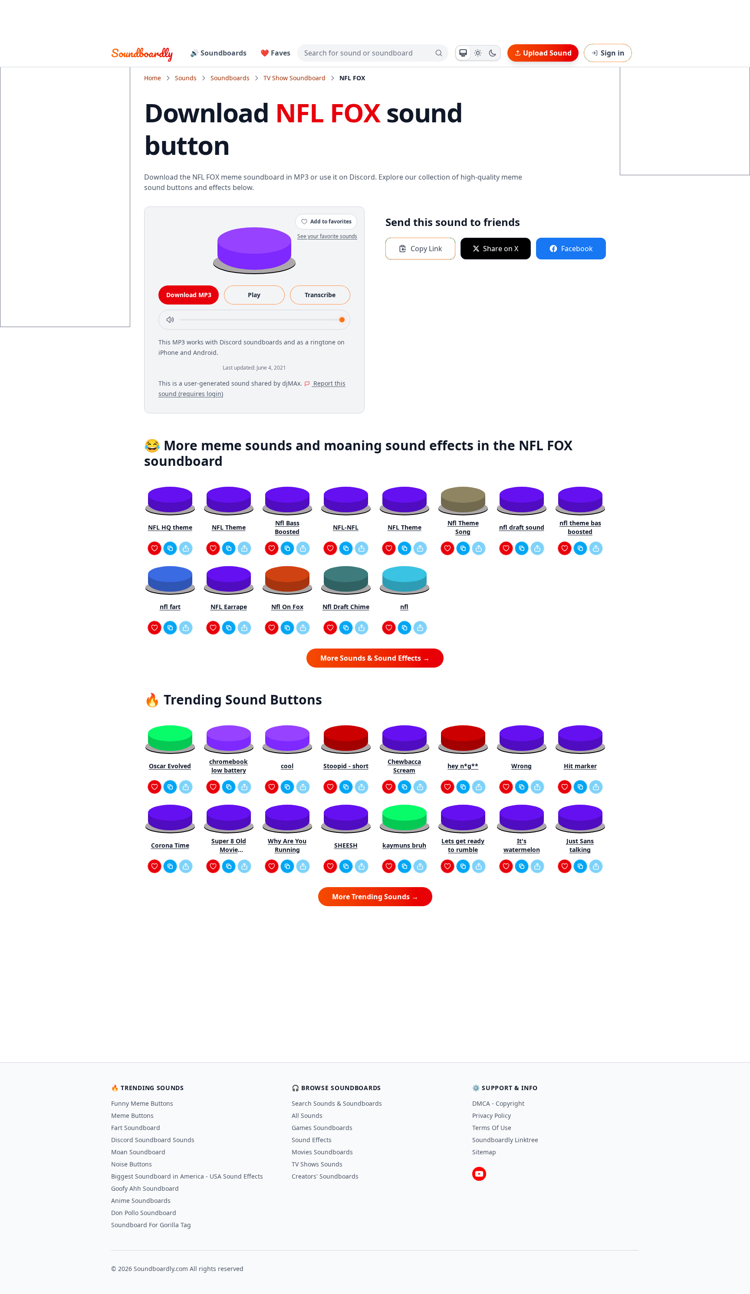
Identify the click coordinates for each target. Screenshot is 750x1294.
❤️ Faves (275, 53)
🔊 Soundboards (218, 53)
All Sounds (307, 1115)
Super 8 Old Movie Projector (228, 845)
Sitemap (484, 1152)
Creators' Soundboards (325, 1176)
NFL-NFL (346, 527)
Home (152, 78)
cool (287, 766)
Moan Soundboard (138, 1152)
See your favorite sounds (327, 236)
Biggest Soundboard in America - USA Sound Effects (187, 1176)
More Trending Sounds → (375, 896)
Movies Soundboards (322, 1152)
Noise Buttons (131, 1164)
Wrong (521, 766)
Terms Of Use (491, 1128)
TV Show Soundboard (294, 78)
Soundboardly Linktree (505, 1140)
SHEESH (346, 845)
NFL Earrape (229, 607)
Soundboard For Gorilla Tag (151, 1225)
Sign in (613, 53)
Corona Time (170, 845)
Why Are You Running (287, 845)
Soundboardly (142, 53)
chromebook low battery (228, 765)
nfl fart (170, 607)
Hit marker (580, 766)
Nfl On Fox (287, 607)
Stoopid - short (345, 766)
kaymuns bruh (404, 845)
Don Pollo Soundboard (143, 1213)
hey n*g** (462, 766)
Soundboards (230, 78)
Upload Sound (547, 53)
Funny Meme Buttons (142, 1103)
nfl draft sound (521, 527)
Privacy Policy (491, 1115)
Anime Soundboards (141, 1200)
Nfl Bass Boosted (287, 527)
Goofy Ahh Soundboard (145, 1188)
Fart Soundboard (135, 1128)
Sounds (186, 78)
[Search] (438, 53)
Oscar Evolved (170, 766)
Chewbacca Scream (404, 765)
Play (254, 295)
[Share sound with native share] (186, 548)
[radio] (463, 53)
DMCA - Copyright (498, 1103)
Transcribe (320, 295)
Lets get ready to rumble (462, 845)
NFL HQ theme (170, 527)
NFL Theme (229, 527)
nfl (404, 607)
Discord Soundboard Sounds (152, 1140)
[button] (254, 248)
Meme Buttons (132, 1115)
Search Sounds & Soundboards (337, 1103)
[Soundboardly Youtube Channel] (479, 1174)
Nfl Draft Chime (345, 607)
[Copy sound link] (170, 548)
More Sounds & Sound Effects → (375, 658)
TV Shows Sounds (317, 1164)
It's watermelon (521, 845)
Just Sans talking (580, 845)
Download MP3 (188, 295)
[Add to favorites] (154, 548)
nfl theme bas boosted (580, 527)
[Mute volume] (170, 320)
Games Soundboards (322, 1128)
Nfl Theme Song (463, 527)
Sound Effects (312, 1140)
